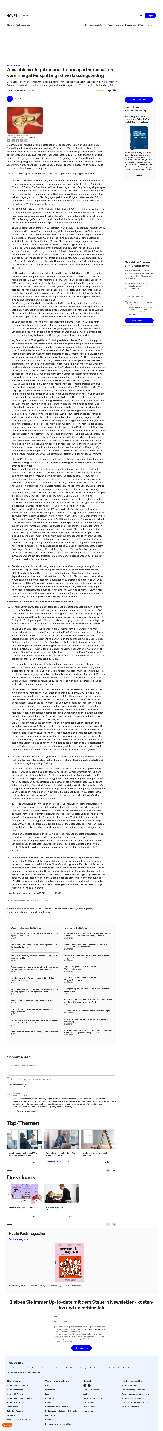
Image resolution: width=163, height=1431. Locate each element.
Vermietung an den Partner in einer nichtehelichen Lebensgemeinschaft (32, 979)
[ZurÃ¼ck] (108, 1170)
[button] (150, 15)
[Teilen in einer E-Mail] (9, 141)
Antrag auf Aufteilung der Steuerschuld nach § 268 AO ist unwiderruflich (34, 956)
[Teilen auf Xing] (22, 141)
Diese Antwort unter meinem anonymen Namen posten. (35, 1079)
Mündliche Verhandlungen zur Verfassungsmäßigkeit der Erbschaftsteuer (34, 945)
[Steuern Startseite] (13, 15)
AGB (87, 1327)
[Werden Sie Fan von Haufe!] (89, 1385)
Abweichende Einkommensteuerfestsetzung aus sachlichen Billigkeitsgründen (85, 945)
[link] (10, 25)
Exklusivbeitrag (54, 1162)
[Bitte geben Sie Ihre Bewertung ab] (105, 91)
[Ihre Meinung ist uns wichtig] (7, 1425)
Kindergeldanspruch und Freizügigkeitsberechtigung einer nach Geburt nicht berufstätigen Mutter (87, 934)
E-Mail (54, 1316)
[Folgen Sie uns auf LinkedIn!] (84, 1385)
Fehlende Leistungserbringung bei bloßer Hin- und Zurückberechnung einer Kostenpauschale (88, 1031)
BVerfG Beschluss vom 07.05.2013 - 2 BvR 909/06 (34, 893)
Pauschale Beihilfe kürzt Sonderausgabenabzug (32, 1000)
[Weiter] (114, 1170)
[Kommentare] (114, 90)
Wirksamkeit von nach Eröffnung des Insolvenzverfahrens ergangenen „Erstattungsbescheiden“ (34, 990)
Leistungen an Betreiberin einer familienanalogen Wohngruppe (86, 1020)
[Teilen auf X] (13, 141)
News (10, 90)
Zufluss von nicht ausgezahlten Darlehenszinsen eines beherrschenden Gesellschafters (34, 1021)
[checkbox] (8, 1078)
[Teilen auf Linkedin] (26, 141)
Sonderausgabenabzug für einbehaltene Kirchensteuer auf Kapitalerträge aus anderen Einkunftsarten (35, 968)
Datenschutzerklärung (92, 1329)
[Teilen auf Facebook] (17, 141)
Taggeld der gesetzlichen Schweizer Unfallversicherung (80, 967)
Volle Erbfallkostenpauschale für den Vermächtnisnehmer (80, 978)
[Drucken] (109, 90)
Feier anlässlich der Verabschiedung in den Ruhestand (34, 1031)
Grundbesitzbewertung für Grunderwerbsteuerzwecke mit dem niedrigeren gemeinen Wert (88, 1000)
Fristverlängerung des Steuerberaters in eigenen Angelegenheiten (32, 1010)
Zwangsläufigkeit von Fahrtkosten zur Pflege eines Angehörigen (86, 989)
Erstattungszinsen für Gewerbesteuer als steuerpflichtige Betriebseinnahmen (35, 934)
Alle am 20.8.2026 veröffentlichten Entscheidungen (87, 1010)
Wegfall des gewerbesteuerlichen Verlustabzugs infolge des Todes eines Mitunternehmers (87, 956)
